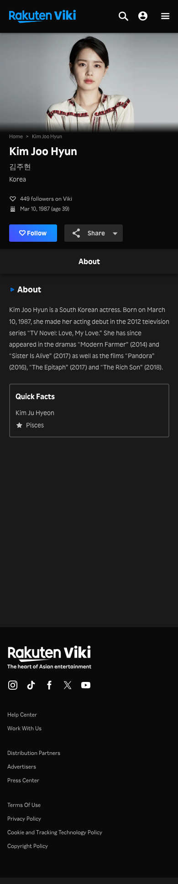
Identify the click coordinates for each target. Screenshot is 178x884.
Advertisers (21, 766)
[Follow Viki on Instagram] (12, 687)
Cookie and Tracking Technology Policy (54, 832)
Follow (37, 233)
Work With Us (24, 728)
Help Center (22, 714)
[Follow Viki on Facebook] (49, 687)
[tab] (89, 262)
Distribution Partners (33, 752)
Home (16, 136)
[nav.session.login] (143, 16)
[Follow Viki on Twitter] (67, 687)
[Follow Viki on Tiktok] (31, 687)
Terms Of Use (24, 804)
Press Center (23, 780)
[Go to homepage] (42, 15)
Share (96, 233)
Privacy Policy (24, 818)
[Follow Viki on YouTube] (85, 687)
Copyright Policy (27, 845)
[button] (165, 17)
